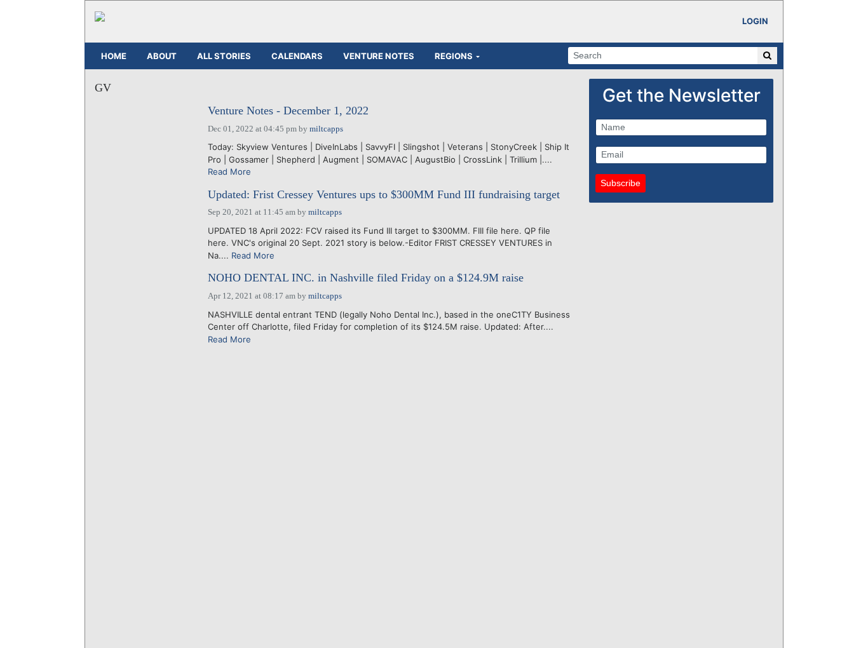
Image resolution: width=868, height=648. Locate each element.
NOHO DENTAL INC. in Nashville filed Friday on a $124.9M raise (366, 278)
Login (755, 21)
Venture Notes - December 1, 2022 (288, 111)
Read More (229, 171)
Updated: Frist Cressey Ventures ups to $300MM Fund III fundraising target (384, 195)
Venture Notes (378, 56)
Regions (454, 56)
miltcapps (326, 128)
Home (113, 56)
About (162, 56)
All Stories (224, 56)
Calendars (297, 56)
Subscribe (620, 183)
